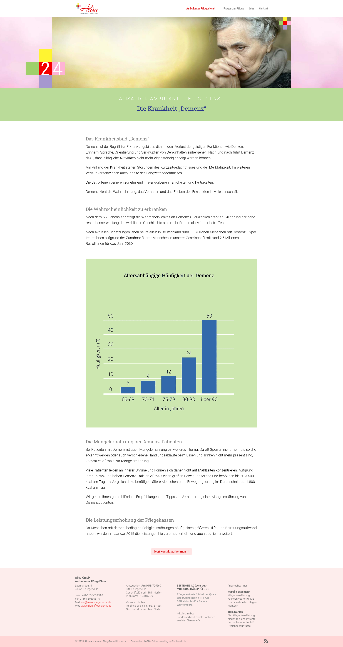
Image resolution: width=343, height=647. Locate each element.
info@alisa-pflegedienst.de (96, 602)
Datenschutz (137, 641)
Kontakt (263, 8)
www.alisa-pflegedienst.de (96, 605)
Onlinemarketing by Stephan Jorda (168, 641)
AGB (147, 641)
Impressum (123, 641)
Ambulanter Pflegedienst (200, 8)
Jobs (251, 8)
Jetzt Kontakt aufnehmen (169, 551)
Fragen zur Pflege (233, 8)
